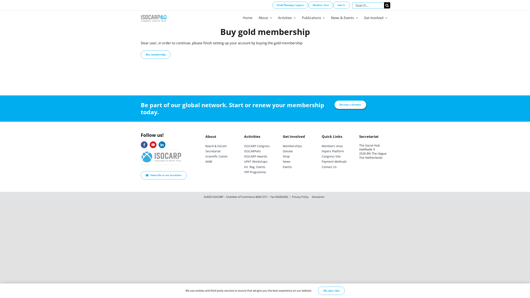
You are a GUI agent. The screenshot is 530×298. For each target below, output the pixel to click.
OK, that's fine (331, 290)
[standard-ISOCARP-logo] (161, 151)
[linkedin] (162, 144)
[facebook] (144, 144)
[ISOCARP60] (154, 14)
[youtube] (153, 144)
